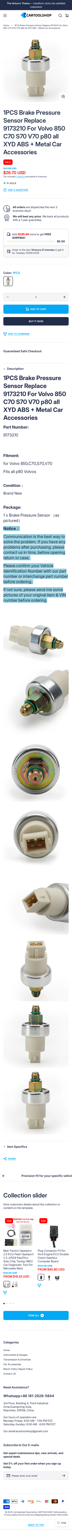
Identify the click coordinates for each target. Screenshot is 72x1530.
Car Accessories (12, 1364)
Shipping (20, 176)
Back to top (36, 1524)
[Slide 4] (13, 1303)
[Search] (60, 15)
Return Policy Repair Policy (18, 1369)
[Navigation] (5, 15)
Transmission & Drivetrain (17, 1359)
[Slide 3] (10, 1303)
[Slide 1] (4, 1303)
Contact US (9, 1373)
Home (6, 25)
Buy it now (36, 321)
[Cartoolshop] (36, 15)
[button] (36, 368)
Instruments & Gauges (15, 1354)
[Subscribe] (64, 1475)
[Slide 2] (7, 1303)
